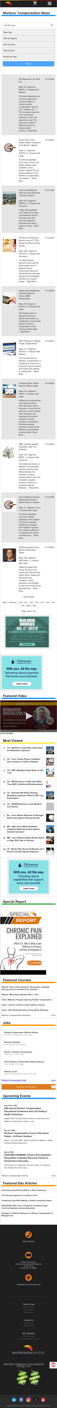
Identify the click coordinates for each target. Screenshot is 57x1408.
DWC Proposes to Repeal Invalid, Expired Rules (29, 342)
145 (31, 602)
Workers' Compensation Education (16, 1015)
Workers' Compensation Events (15, 1175)
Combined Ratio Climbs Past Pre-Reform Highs (29, 384)
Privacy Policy (28, 1310)
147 (41, 602)
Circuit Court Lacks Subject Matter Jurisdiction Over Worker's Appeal (30, 142)
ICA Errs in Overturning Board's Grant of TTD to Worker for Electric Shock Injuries (29, 241)
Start (5, 602)
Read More (32, 130)
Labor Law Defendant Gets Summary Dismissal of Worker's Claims (29, 193)
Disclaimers (28, 1312)
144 (25, 602)
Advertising (28, 1326)
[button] (28, 716)
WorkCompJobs (28, 1336)
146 (36, 602)
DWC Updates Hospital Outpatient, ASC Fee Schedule (28, 447)
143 (20, 602)
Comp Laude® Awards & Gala (28, 1339)
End (34, 605)
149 (52, 602)
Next (28, 605)
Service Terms (28, 1307)
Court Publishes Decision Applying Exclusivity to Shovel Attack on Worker (29, 500)
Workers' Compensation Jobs (14, 1080)
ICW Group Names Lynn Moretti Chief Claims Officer (29, 550)
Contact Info (28, 1323)
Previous (12, 602)
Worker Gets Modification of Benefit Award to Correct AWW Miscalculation (29, 294)
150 (22, 605)
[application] (28, 716)
